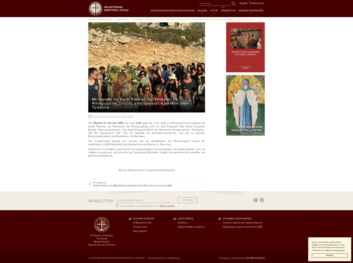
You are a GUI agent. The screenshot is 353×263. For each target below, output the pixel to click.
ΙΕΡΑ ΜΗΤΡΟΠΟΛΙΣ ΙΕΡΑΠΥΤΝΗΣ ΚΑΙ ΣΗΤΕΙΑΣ (172, 10)
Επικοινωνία (256, 3)
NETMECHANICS (255, 258)
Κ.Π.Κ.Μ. (214, 10)
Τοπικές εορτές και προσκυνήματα (242, 222)
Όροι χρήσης (140, 231)
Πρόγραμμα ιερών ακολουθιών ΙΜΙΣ (243, 226)
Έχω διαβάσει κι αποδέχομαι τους (147, 205)
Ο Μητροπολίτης (142, 222)
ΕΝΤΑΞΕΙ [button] (329, 255)
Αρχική (243, 3)
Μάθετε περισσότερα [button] (335, 250)
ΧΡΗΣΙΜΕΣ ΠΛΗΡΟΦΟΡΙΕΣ (251, 10)
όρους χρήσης (167, 205)
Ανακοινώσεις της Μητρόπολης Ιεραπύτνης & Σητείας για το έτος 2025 (132, 184)
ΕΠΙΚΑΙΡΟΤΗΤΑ (228, 10)
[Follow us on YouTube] (262, 200)
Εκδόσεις (183, 222)
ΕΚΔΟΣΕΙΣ (202, 10)
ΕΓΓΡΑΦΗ (187, 200)
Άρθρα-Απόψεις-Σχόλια (191, 226)
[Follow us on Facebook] (255, 200)
